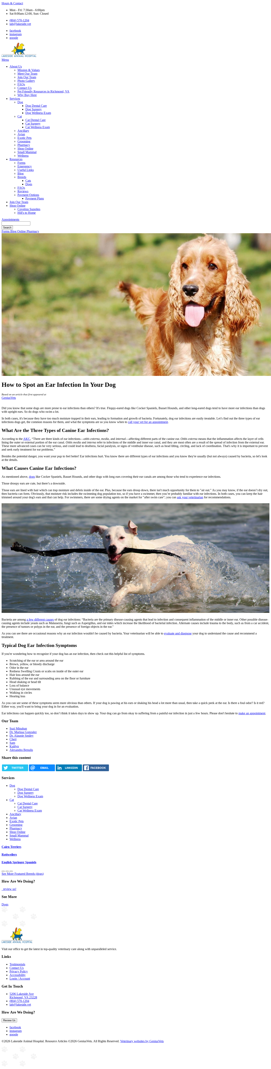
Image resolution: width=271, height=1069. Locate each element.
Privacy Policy (19, 971)
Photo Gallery (26, 80)
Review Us (9, 1020)
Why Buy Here (27, 95)
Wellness (23, 155)
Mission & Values (28, 70)
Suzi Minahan (18, 728)
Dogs (28, 184)
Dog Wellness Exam (38, 113)
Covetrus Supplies (28, 209)
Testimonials (17, 964)
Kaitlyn (14, 746)
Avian (21, 134)
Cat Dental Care (35, 120)
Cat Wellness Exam (37, 127)
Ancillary (23, 130)
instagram (16, 34)
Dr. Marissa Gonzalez (23, 732)
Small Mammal (27, 152)
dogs (32, 476)
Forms (21, 162)
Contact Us (24, 88)
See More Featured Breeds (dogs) (23, 873)
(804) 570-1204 (19, 20)
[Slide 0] (3, 871)
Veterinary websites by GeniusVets (142, 1041)
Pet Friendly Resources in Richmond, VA (43, 91)
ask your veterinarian (190, 497)
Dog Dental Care (36, 105)
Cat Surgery (32, 123)
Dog (20, 102)
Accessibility (18, 975)
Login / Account (20, 978)
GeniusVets (9, 397)
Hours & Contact (12, 3)
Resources (16, 159)
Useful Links (25, 170)
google (14, 37)
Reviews (22, 191)
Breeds (21, 177)
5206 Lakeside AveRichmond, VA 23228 (23, 995)
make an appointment (251, 713)
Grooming (23, 141)
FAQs (21, 84)
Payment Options (28, 195)
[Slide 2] (11, 871)
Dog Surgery (33, 109)
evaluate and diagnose (178, 633)
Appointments (10, 219)
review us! (9, 889)
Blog (20, 173)
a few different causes (40, 619)
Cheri (13, 739)
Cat (19, 116)
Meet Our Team (27, 73)
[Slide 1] (7, 871)
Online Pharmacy (28, 231)
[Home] (19, 56)
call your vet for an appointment (148, 422)
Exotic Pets (24, 137)
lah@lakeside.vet (20, 24)
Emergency (24, 166)
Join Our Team (26, 77)
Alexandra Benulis (21, 750)
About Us (16, 66)
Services (15, 98)
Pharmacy (23, 145)
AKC (26, 438)
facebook (15, 30)
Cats (28, 180)
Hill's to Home (26, 212)
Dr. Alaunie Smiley (22, 735)
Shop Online (25, 148)
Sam (12, 742)
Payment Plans (34, 198)
